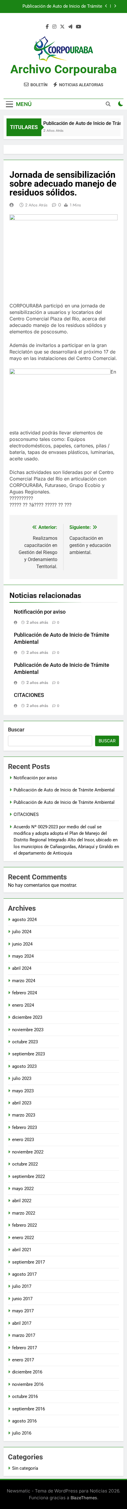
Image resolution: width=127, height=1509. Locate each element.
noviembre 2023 (27, 1029)
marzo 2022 (23, 1213)
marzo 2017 (23, 1335)
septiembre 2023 (28, 1054)
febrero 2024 (24, 992)
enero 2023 (23, 1139)
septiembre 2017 (28, 1262)
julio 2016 (21, 1433)
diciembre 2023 (27, 1017)
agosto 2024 (24, 919)
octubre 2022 (25, 1164)
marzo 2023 (23, 1115)
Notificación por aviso (40, 612)
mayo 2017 (23, 1311)
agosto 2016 (24, 1421)
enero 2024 (23, 1005)
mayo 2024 (23, 956)
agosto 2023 (24, 1066)
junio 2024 (22, 944)
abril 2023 (21, 1103)
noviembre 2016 (27, 1384)
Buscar (16, 729)
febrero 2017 (24, 1347)
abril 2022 (21, 1200)
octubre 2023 (25, 1041)
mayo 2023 (23, 1091)
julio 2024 (21, 931)
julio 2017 (21, 1286)
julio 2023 (21, 1078)
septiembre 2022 (28, 1176)
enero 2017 (23, 1360)
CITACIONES (29, 695)
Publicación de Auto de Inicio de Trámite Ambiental (62, 6)
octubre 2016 (25, 1396)
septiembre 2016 (28, 1409)
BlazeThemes (84, 1497)
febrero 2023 (24, 1127)
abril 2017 (21, 1323)
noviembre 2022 (27, 1152)
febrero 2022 (24, 1225)
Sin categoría (25, 1468)
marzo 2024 (23, 980)
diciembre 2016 (27, 1372)
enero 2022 (23, 1237)
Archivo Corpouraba (63, 69)
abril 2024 (21, 968)
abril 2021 (21, 1249)
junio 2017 (22, 1298)
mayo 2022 (23, 1188)
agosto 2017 (24, 1274)
